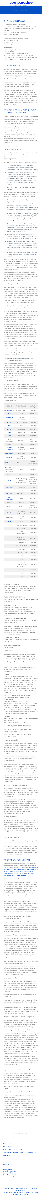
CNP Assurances (9, 463)
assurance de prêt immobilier (17, 871)
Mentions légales (21, 1188)
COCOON (9, 436)
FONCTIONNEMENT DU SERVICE (13, 1150)
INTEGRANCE (9, 453)
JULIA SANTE (9, 522)
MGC (6, 467)
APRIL (9, 432)
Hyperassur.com (8, 1169)
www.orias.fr (10, 221)
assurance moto (31, 869)
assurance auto (33, 867)
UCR (9, 490)
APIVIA (9, 429)
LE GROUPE (7, 1143)
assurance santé (8, 869)
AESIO (9, 413)
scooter (6, 871)
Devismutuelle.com (9, 1173)
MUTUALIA (9, 487)
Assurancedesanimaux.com (11, 1177)
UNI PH (9, 512)
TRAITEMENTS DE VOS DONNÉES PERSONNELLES (19, 1153)
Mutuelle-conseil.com (9, 1171)
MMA (9, 480)
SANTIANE (9, 494)
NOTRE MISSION (8, 1147)
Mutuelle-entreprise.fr (9, 1175)
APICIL (9, 426)
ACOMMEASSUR (9, 410)
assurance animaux (21, 875)
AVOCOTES (9, 457)
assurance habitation (20, 869)
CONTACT (6, 1156)
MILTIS (9, 474)
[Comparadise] (21, 3)
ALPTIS (9, 422)
